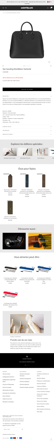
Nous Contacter (6, 396)
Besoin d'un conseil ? (8, 134)
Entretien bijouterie (24, 384)
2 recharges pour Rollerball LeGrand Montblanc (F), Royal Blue (43, 279)
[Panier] (50, 7)
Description (6, 96)
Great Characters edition (43, 403)
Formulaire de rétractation (9, 393)
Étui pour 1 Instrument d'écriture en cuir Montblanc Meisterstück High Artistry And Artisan (27, 192)
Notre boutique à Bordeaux (43, 409)
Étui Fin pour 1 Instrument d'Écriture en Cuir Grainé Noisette (10, 191)
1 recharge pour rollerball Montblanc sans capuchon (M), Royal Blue (27, 279)
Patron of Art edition (42, 401)
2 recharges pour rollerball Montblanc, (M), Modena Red (10, 304)
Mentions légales (41, 378)
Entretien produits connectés (27, 387)
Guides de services (7, 398)
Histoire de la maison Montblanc (42, 395)
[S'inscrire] (22, 429)
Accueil (4, 12)
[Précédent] (3, 65)
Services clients (6, 374)
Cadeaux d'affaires (41, 386)
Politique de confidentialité (43, 381)
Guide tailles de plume (42, 388)
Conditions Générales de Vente (43, 374)
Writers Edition (40, 406)
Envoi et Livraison (7, 387)
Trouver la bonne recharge (43, 391)
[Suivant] (50, 65)
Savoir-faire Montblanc (42, 398)
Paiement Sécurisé (41, 383)
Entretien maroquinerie (25, 378)
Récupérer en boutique (8, 401)
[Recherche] (6, 7)
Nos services (6, 130)
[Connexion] (47, 7)
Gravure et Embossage (8, 384)
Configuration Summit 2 (8, 376)
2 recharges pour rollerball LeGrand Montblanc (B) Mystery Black (10, 279)
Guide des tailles (7, 126)
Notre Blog (39, 411)
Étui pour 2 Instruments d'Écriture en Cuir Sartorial (10, 217)
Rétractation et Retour (8, 390)
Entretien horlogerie (24, 381)
